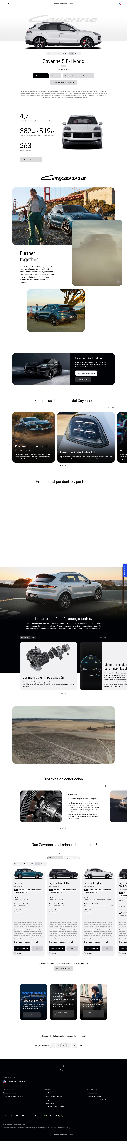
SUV (71, 54)
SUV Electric (52, 54)
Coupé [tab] (43, 864)
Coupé (77, 54)
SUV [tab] (37, 864)
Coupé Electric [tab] (28, 864)
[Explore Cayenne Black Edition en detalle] (63, 873)
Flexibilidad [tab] (25, 637)
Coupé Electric (62, 54)
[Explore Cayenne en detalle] (28, 873)
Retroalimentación (125, 571)
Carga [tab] (33, 637)
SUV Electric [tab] (18, 864)
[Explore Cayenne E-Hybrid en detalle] (98, 873)
